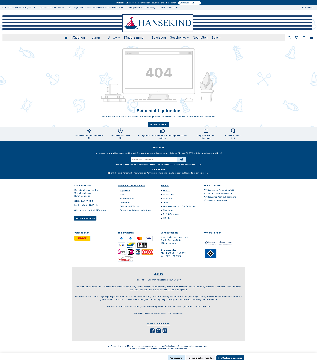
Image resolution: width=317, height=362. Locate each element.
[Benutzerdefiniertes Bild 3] (210, 253)
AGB (172, 173)
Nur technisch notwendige (201, 358)
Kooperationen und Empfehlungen (179, 206)
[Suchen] (289, 37)
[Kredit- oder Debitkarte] (144, 238)
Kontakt (166, 190)
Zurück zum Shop (158, 124)
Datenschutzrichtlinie (172, 164)
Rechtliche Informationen (131, 185)
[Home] (67, 37)
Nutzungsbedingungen (193, 164)
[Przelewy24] (125, 259)
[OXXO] (147, 252)
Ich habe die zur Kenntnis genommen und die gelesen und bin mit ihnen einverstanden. (160, 173)
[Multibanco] (137, 252)
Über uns (167, 198)
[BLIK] (142, 245)
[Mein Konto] (304, 37)
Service (165, 185)
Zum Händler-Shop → (189, 3)
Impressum (125, 190)
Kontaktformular (98, 210)
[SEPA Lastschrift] (121, 245)
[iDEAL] (131, 252)
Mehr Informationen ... (83, 359)
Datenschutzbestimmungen (132, 173)
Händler (167, 218)
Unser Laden (169, 194)
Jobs (165, 202)
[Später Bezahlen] (130, 238)
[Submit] (181, 159)
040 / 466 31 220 (83, 201)
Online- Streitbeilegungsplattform (135, 210)
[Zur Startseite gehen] (157, 23)
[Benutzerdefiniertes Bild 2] (225, 243)
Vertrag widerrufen (85, 218)
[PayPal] (121, 238)
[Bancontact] (131, 245)
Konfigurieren (176, 358)
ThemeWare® (181, 349)
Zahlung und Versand (130, 206)
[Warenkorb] (311, 37)
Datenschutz (126, 202)
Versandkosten (151, 346)
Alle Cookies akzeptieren (230, 358)
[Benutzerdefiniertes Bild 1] (82, 238)
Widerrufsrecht (127, 198)
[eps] (122, 252)
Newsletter (168, 210)
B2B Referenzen (171, 214)
